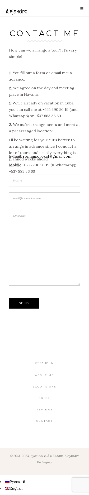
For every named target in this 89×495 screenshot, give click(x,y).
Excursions (44, 386)
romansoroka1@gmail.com (47, 156)
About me (44, 375)
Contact (44, 420)
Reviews (44, 409)
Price (45, 398)
